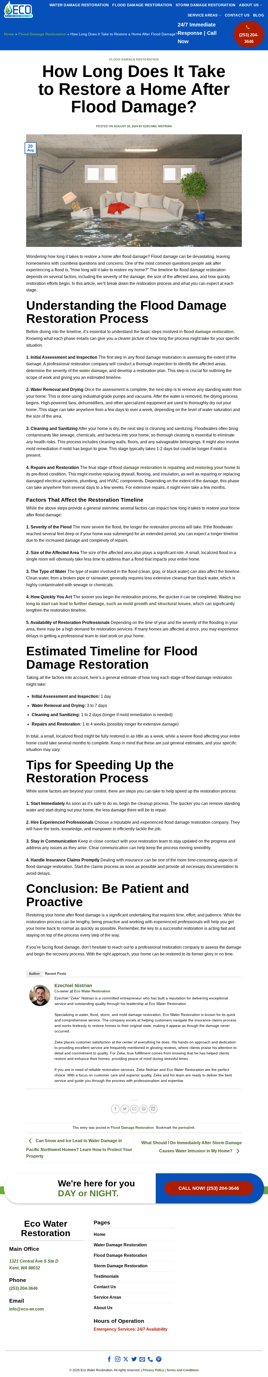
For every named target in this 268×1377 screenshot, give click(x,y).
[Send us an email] (142, 1360)
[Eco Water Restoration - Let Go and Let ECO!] (18, 9)
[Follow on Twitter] (134, 1360)
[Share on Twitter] (124, 1109)
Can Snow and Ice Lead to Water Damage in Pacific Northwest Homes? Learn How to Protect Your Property (79, 1149)
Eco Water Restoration (92, 991)
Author (34, 974)
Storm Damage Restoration (206, 5)
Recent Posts (55, 974)
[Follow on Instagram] (117, 1360)
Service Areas (203, 15)
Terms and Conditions (182, 1370)
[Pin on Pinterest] (143, 1109)
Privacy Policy (153, 1370)
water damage (93, 370)
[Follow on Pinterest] (158, 1360)
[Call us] (150, 1360)
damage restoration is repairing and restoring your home (179, 467)
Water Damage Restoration (79, 5)
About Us (249, 5)
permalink (186, 1128)
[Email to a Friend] (134, 1109)
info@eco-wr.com (26, 1309)
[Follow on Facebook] (109, 1360)
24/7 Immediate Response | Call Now (197, 33)
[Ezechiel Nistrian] (39, 995)
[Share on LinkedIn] (153, 1109)
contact (111, 841)
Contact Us (237, 15)
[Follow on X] (126, 1360)
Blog (258, 15)
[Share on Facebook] (115, 1109)
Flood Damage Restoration (142, 5)
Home (9, 34)
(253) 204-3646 (23, 1288)
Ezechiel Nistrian (157, 126)
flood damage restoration (209, 331)
